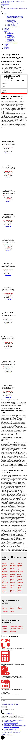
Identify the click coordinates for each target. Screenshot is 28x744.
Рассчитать (3, 92)
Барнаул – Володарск (13, 630)
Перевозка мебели (11, 25)
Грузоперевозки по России (10, 729)
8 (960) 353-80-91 (14, 8)
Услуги (5, 14)
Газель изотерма (11, 41)
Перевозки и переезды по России (12, 731)
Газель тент (9, 32)
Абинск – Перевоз (5, 567)
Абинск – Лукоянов (20, 570)
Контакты (6, 47)
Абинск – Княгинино (13, 564)
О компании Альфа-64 (9, 721)
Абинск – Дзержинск (13, 591)
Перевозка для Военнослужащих (15, 17)
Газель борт (9, 35)
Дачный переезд (11, 20)
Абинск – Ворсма (12, 567)
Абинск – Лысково (5, 576)
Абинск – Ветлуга (20, 564)
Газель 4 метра (10, 36)
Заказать (8, 153)
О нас (5, 13)
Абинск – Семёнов (12, 576)
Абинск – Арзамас (5, 591)
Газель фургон (10, 33)
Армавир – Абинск (20, 607)
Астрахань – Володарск (20, 627)
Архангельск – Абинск (5, 610)
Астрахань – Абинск (13, 610)
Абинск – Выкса (12, 583)
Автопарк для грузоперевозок (11, 727)
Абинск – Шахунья (12, 573)
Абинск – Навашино (5, 573)
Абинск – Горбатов (5, 564)
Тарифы (6, 45)
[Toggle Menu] (1, 11)
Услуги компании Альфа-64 (11, 723)
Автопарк (6, 29)
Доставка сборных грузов (13, 22)
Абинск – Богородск (20, 576)
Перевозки (6, 28)
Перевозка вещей (11, 24)
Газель (5, 31)
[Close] (1, 51)
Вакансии (6, 48)
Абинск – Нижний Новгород (20, 590)
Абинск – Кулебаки (12, 580)
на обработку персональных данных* (10, 704)
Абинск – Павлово (20, 583)
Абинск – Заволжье (20, 580)
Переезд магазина (11, 21)
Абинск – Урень (20, 567)
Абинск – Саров (20, 586)
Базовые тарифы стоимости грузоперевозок (15, 725)
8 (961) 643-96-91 (5, 8)
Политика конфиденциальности (12, 732)
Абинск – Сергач (20, 573)
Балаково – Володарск (5, 630)
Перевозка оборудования (13, 27)
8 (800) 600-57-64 (23, 8)
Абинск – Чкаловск (5, 570)
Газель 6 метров (11, 37)
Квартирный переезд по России (15, 16)
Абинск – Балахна (5, 583)
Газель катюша (10, 40)
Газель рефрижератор (12, 43)
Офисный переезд (11, 18)
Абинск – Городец (5, 580)
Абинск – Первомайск (13, 570)
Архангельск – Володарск (13, 627)
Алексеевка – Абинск (5, 607)
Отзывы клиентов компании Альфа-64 (13, 720)
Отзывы (6, 44)
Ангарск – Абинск (13, 607)
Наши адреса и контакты (10, 724)
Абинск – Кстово (5, 586)
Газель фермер (10, 39)
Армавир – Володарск (5, 627)
